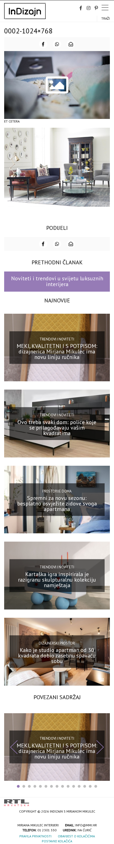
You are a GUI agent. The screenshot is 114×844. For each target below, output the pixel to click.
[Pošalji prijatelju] (71, 44)
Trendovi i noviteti (57, 339)
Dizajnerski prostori (57, 643)
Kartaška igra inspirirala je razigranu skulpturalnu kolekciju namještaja (57, 580)
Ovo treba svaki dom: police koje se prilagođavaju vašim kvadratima (56, 427)
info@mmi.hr (86, 825)
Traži (105, 18)
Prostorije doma (57, 491)
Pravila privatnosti (35, 836)
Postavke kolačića (57, 841)
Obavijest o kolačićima (76, 836)
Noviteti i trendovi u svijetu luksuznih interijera (57, 281)
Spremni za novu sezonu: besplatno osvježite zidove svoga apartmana (57, 503)
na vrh (104, 801)
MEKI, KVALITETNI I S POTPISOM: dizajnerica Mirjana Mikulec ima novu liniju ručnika (57, 351)
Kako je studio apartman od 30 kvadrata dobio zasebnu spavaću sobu (57, 655)
